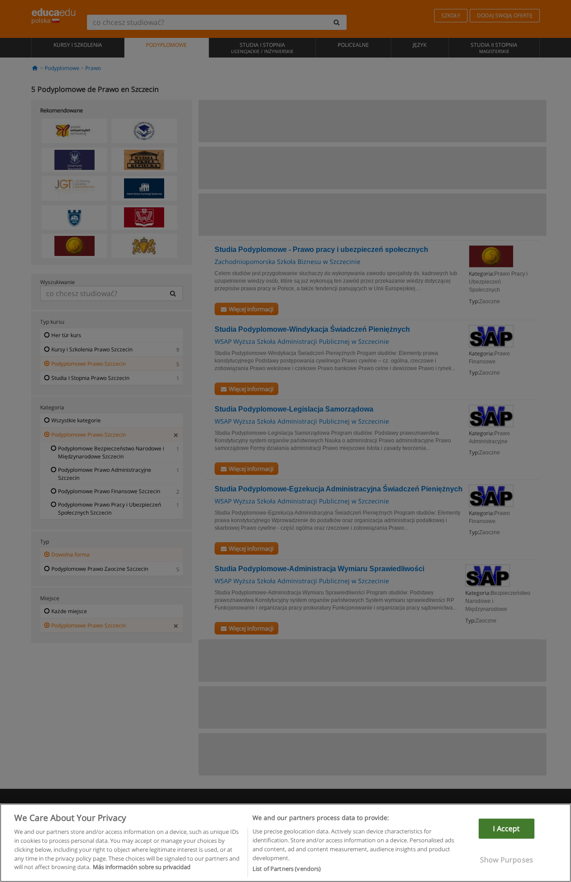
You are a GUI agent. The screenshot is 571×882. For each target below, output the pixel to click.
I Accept (506, 828)
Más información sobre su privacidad (141, 867)
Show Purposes (506, 860)
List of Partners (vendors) (286, 868)
